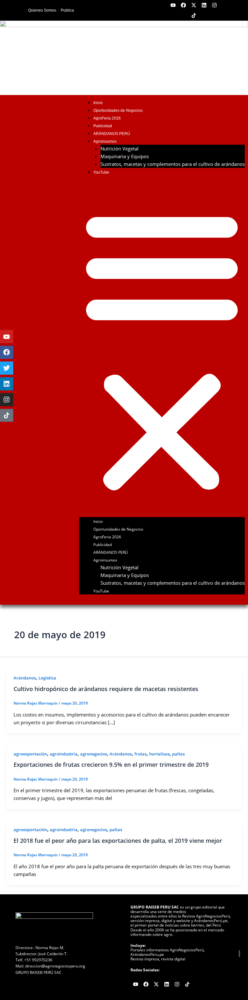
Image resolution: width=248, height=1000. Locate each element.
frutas (140, 754)
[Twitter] (6, 368)
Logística (47, 678)
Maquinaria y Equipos (124, 156)
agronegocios (93, 754)
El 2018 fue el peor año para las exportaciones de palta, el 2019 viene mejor (118, 840)
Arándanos (25, 678)
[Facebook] (6, 352)
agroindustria (64, 754)
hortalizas (159, 754)
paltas (178, 754)
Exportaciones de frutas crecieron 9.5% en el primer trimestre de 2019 (111, 764)
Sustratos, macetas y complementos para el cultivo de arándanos (172, 164)
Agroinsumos (105, 141)
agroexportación (30, 754)
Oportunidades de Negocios (118, 110)
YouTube (101, 172)
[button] (162, 350)
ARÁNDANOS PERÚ (111, 133)
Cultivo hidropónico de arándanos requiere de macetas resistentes (106, 689)
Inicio (98, 103)
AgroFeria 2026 (107, 118)
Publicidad (102, 126)
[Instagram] (6, 399)
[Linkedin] (6, 383)
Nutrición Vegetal (119, 148)
